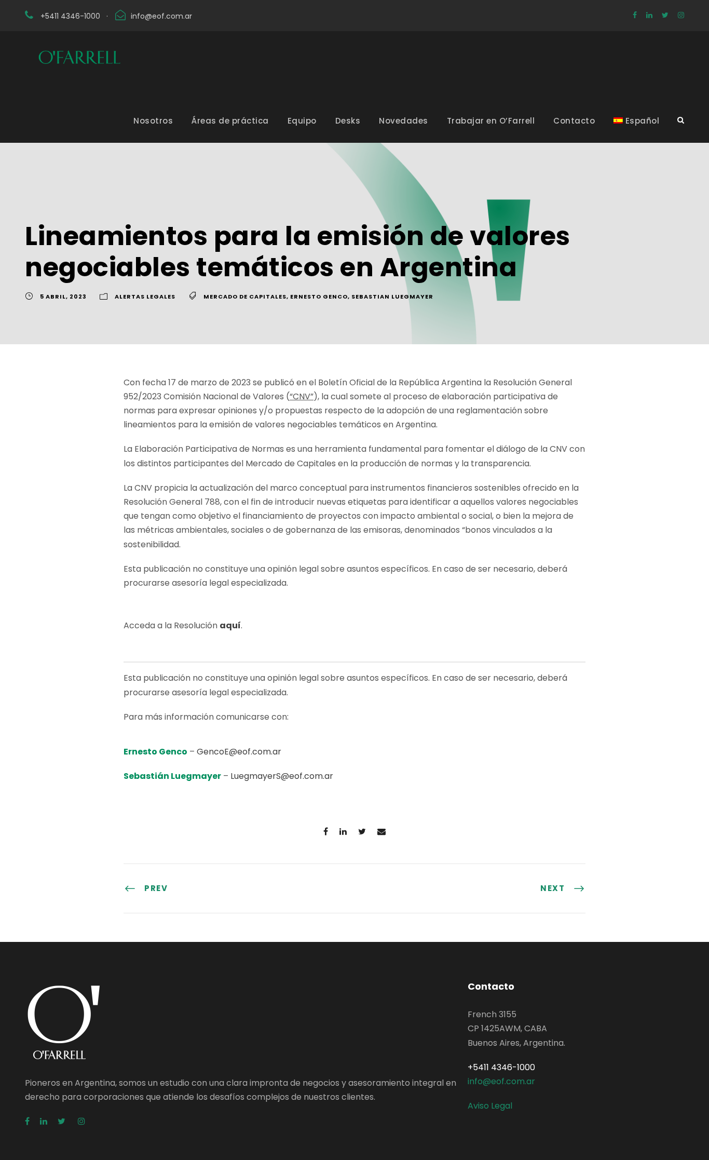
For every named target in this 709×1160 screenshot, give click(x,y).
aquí (230, 625)
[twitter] (665, 15)
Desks (348, 120)
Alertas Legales (145, 296)
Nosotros (153, 120)
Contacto (574, 120)
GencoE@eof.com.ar (239, 752)
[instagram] (681, 15)
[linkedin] (649, 15)
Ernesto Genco (319, 296)
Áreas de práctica (230, 120)
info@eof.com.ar (161, 16)
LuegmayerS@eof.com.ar (281, 776)
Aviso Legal (490, 1106)
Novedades (403, 120)
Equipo (302, 120)
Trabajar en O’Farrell (491, 120)
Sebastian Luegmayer (392, 296)
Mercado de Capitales (245, 296)
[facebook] (635, 15)
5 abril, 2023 (63, 296)
